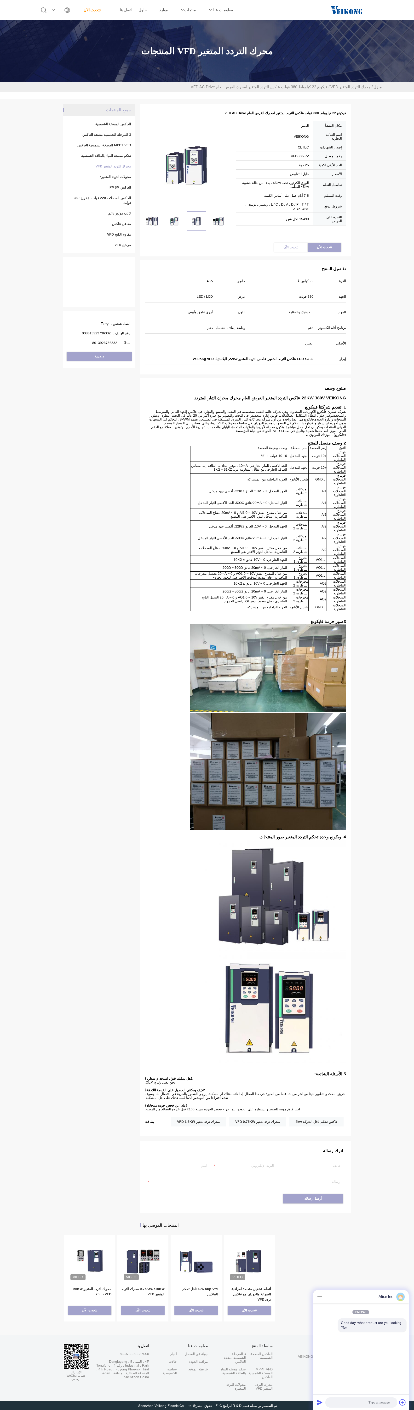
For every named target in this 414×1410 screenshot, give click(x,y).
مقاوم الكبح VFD (119, 234)
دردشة (99, 356)
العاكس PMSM (120, 187)
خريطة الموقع (198, 1369)
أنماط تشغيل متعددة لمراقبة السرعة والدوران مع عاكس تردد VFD (251, 1294)
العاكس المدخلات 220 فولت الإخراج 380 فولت (102, 200)
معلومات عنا (222, 10)
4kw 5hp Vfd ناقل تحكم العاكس (200, 1291)
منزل (378, 87)
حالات (173, 1361)
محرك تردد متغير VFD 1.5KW (198, 1122)
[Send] (319, 1402)
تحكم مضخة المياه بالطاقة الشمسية (106, 156)
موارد (163, 10)
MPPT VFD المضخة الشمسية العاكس (104, 145)
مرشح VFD (123, 245)
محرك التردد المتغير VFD (350, 87)
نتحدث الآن (92, 10)
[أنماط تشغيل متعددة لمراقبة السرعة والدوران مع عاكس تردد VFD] (249, 1254)
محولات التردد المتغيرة (115, 177)
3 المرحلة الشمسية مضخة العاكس (106, 134)
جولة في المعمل (196, 1354)
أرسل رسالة (313, 1198)
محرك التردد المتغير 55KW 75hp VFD (92, 1291)
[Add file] (402, 1402)
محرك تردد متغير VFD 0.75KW (257, 1122)
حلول (142, 10)
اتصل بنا (126, 10)
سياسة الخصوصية (169, 1371)
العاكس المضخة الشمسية (113, 124)
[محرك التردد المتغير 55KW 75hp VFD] (89, 1254)
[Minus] (319, 1297)
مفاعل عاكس (121, 224)
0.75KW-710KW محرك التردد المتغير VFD (143, 1291)
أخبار (173, 1354)
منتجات (190, 10)
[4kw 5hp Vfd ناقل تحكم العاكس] (196, 1254)
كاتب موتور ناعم (119, 213)
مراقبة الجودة (198, 1361)
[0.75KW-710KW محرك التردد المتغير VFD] (143, 1254)
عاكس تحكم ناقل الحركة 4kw (316, 1122)
